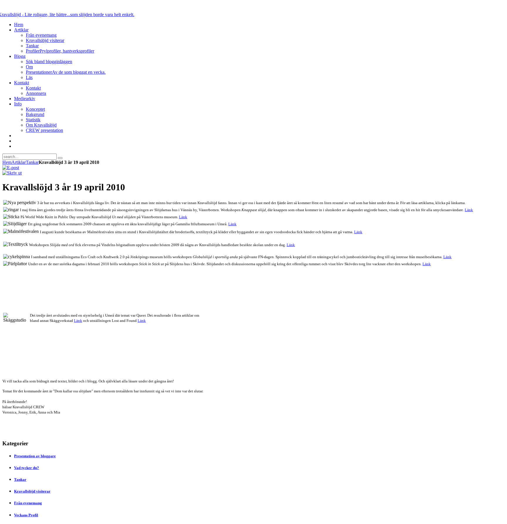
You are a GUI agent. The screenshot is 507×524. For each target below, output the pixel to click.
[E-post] (10, 167)
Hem (6, 162)
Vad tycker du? (26, 468)
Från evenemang (28, 503)
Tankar (32, 162)
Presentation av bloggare (35, 456)
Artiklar (18, 162)
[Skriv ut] (12, 172)
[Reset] (60, 158)
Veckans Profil (26, 515)
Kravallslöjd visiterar (32, 491)
